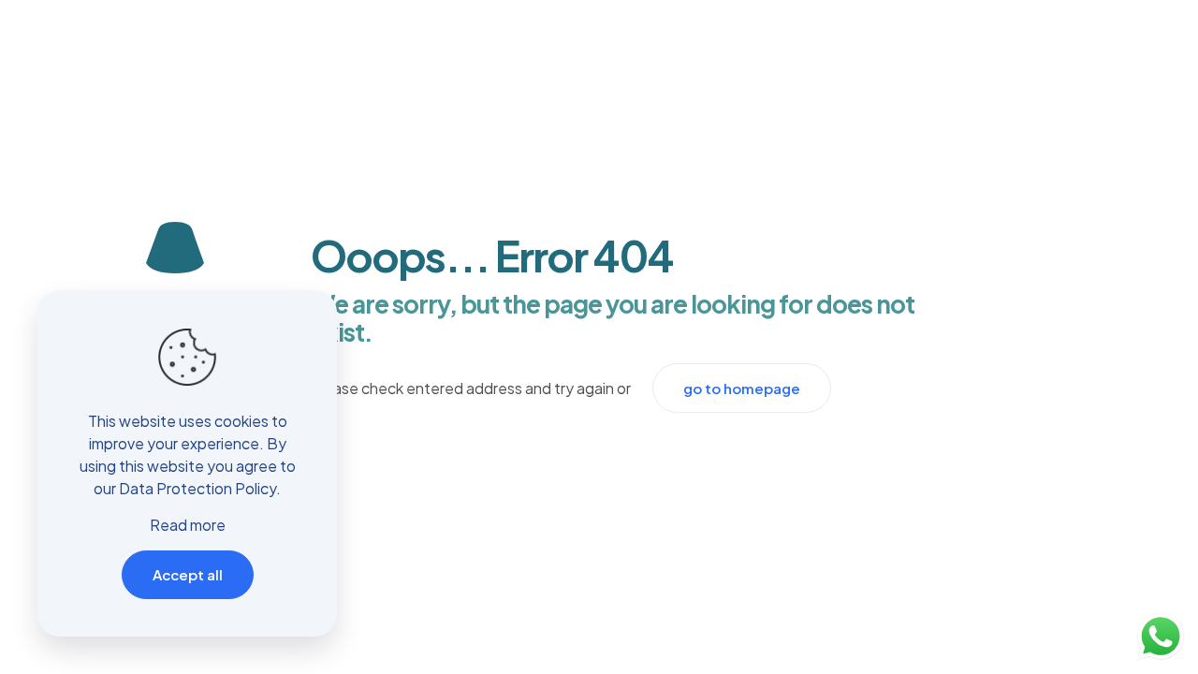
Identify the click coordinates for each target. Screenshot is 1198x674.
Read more (188, 525)
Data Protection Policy (197, 488)
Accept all (188, 574)
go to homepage (741, 388)
